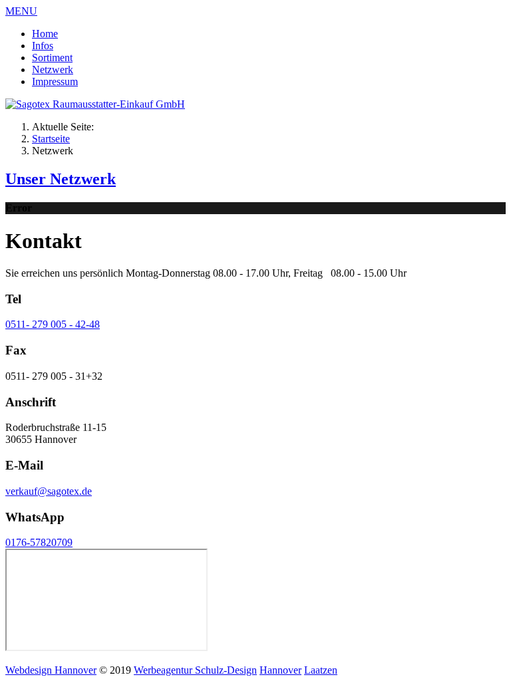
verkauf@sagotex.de (48, 491)
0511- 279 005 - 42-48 (52, 324)
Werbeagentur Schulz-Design (195, 670)
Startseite (51, 138)
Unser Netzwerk (60, 179)
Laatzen (320, 670)
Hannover (280, 670)
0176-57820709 (39, 542)
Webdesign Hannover (50, 670)
